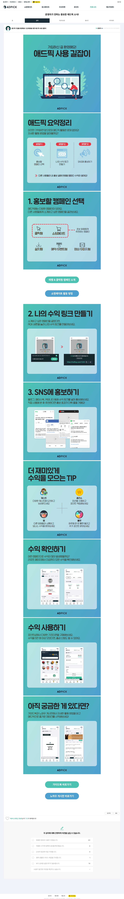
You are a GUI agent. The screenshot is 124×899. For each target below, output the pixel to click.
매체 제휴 (56, 895)
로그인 (119, 2)
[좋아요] (7, 818)
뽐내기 (87, 20)
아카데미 (111, 20)
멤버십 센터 (27, 2)
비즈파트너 (13, 2)
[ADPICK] (13, 7)
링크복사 (109, 813)
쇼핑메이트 (28, 7)
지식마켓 (62, 7)
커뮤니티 (93, 7)
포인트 (76, 7)
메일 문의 (63, 895)
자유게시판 (62, 20)
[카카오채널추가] (36, 2)
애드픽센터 (110, 7)
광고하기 (5, 2)
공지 (37, 20)
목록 (116, 813)
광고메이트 (45, 7)
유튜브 (20, 2)
